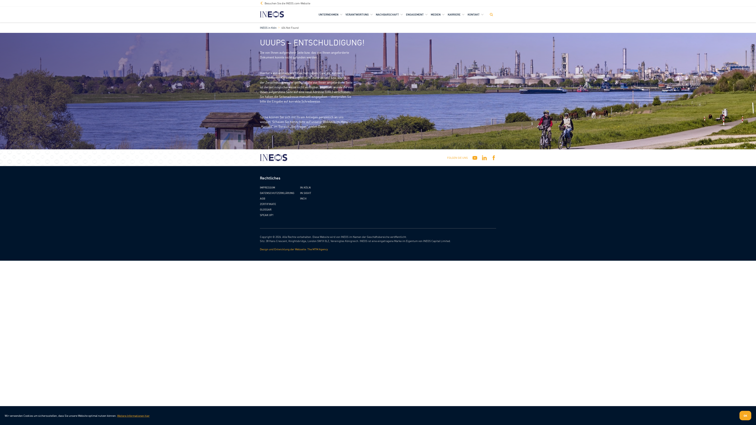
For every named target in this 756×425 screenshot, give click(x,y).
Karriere (454, 14)
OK (745, 415)
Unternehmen (328, 14)
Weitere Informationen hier (133, 415)
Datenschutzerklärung (277, 193)
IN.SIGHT (305, 193)
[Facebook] (493, 157)
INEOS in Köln (268, 27)
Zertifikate (268, 204)
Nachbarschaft (387, 14)
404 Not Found (290, 27)
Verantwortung (357, 14)
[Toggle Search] (491, 14)
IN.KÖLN (305, 187)
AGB (262, 198)
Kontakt (474, 14)
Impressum (267, 187)
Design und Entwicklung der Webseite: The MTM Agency (294, 249)
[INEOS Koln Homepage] (272, 14)
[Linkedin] (484, 157)
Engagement (415, 14)
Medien (436, 14)
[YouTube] (474, 157)
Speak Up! (266, 215)
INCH (303, 198)
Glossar (265, 209)
